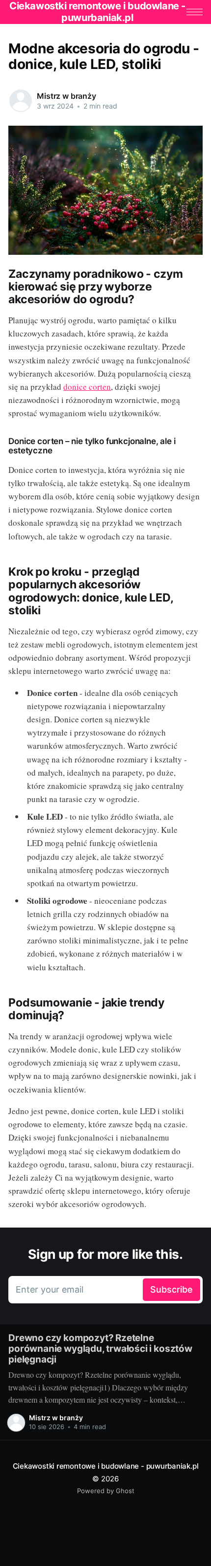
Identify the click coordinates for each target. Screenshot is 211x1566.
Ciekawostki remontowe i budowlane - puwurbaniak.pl (106, 1466)
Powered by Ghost (105, 1491)
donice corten (87, 386)
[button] (194, 12)
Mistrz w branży (66, 96)
